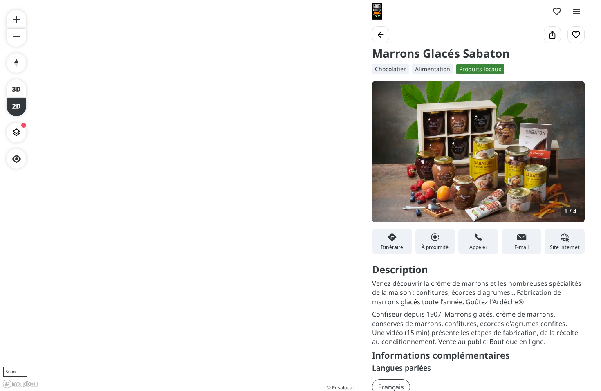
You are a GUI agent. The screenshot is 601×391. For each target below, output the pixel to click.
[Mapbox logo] (20, 384)
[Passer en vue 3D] (16, 88)
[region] (178, 195)
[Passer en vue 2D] (16, 107)
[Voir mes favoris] (557, 11)
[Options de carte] (16, 132)
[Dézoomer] (16, 38)
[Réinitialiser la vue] (16, 63)
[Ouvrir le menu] (576, 11)
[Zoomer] (16, 19)
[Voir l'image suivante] (570, 156)
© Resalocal (340, 387)
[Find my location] (16, 159)
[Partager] (552, 34)
